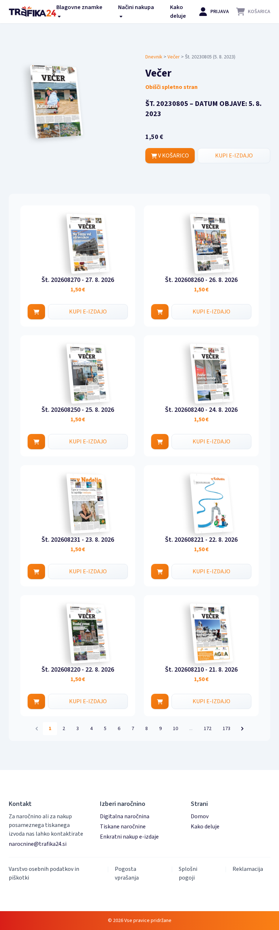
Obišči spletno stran (171, 87)
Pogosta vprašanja (127, 873)
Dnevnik (153, 57)
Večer (173, 57)
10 (175, 728)
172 (207, 728)
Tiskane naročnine (123, 827)
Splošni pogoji (188, 873)
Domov (200, 816)
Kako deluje (178, 11)
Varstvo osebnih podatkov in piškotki (44, 873)
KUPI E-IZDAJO (234, 156)
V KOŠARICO (173, 156)
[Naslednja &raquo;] (242, 728)
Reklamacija (247, 869)
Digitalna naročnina (124, 816)
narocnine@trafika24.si (37, 844)
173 (226, 728)
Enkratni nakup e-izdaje (129, 837)
